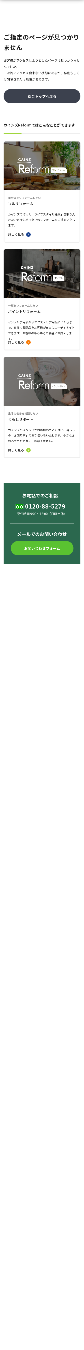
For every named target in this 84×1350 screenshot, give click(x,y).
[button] (42, 548)
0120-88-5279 (45, 506)
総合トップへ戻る (42, 96)
